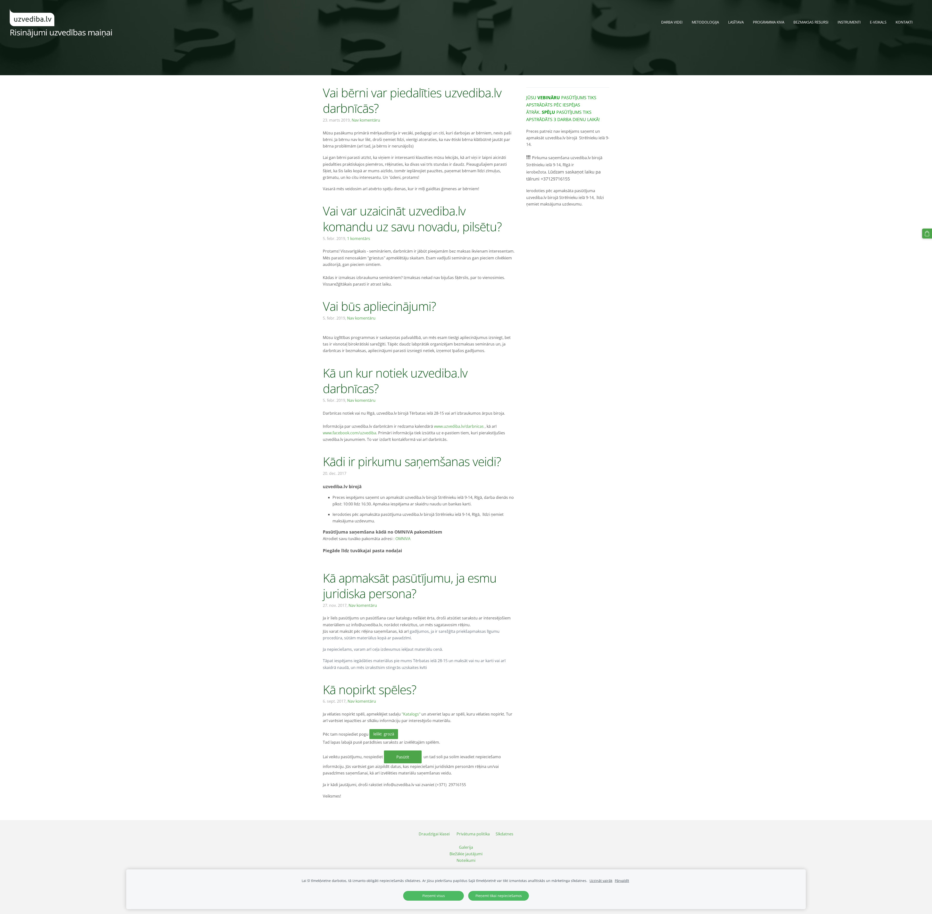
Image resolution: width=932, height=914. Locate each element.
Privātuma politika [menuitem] (473, 834)
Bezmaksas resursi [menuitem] (810, 22)
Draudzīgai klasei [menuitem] (434, 834)
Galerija (466, 847)
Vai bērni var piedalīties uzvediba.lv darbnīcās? (412, 100)
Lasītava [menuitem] (736, 22)
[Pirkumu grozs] (927, 234)
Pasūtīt (402, 757)
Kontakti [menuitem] (904, 22)
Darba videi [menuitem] (671, 22)
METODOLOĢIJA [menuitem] (705, 22)
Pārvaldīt (622, 880)
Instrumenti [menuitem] (849, 22)
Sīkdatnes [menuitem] (504, 834)
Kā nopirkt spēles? (369, 689)
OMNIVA (402, 538)
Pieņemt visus (433, 895)
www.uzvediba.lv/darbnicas (459, 426)
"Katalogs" (411, 714)
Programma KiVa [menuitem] (768, 22)
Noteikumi (466, 860)
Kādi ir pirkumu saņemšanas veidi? (412, 461)
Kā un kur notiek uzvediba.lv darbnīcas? (395, 381)
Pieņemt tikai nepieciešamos (498, 895)
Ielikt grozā (383, 734)
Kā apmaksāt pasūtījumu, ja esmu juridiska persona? (410, 586)
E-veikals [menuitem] (878, 22)
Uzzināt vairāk (601, 880)
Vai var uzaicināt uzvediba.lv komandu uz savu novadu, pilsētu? (412, 219)
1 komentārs (358, 238)
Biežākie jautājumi (466, 853)
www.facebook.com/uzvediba (349, 433)
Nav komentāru (366, 120)
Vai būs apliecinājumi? (379, 306)
